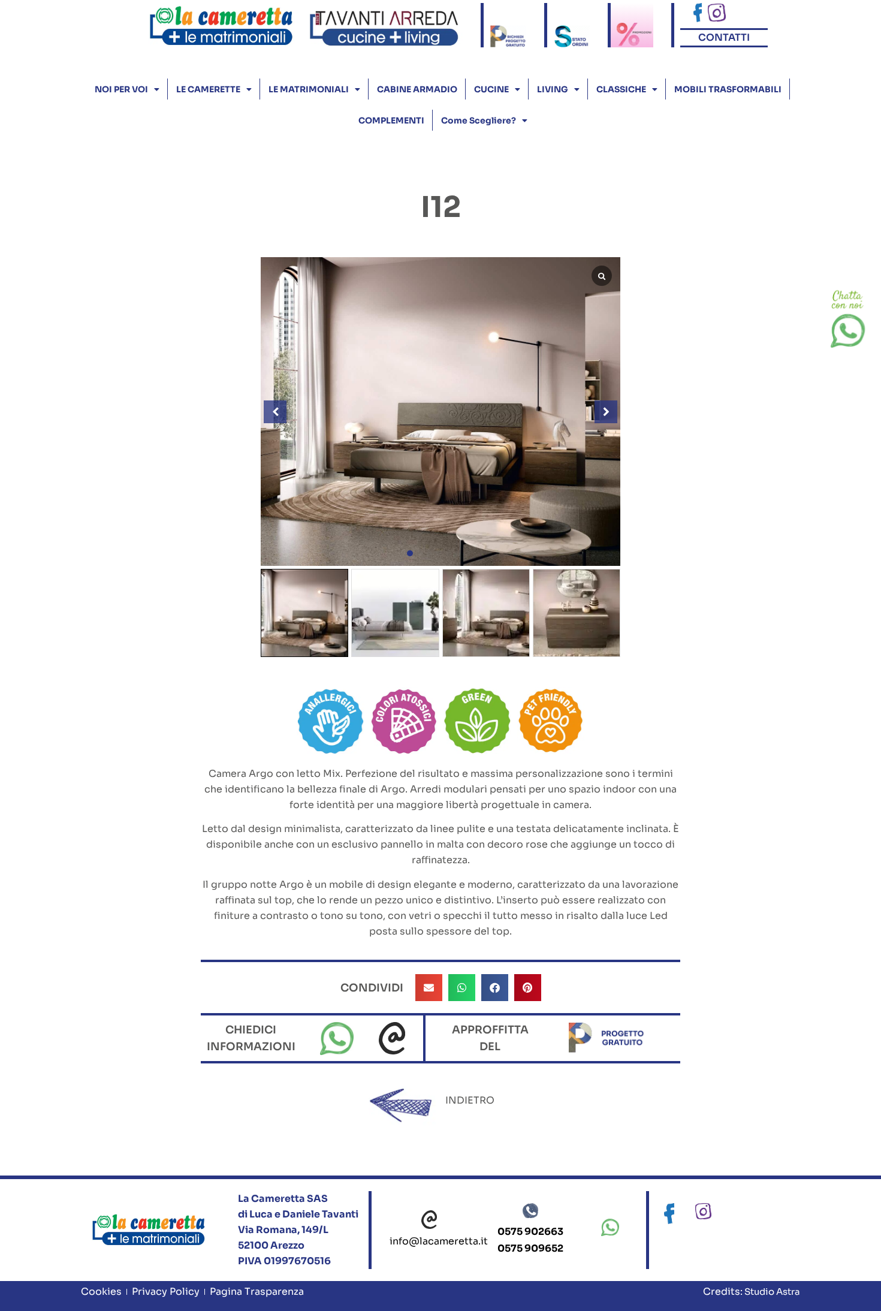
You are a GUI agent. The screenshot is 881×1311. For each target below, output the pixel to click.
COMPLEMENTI (391, 120)
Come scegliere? (478, 120)
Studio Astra (771, 1291)
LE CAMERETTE (208, 89)
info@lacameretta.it (439, 1241)
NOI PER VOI (121, 89)
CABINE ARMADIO (417, 89)
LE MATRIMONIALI (308, 89)
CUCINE (491, 89)
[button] (410, 553)
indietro (469, 1100)
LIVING (552, 89)
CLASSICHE (621, 89)
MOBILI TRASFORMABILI (728, 89)
